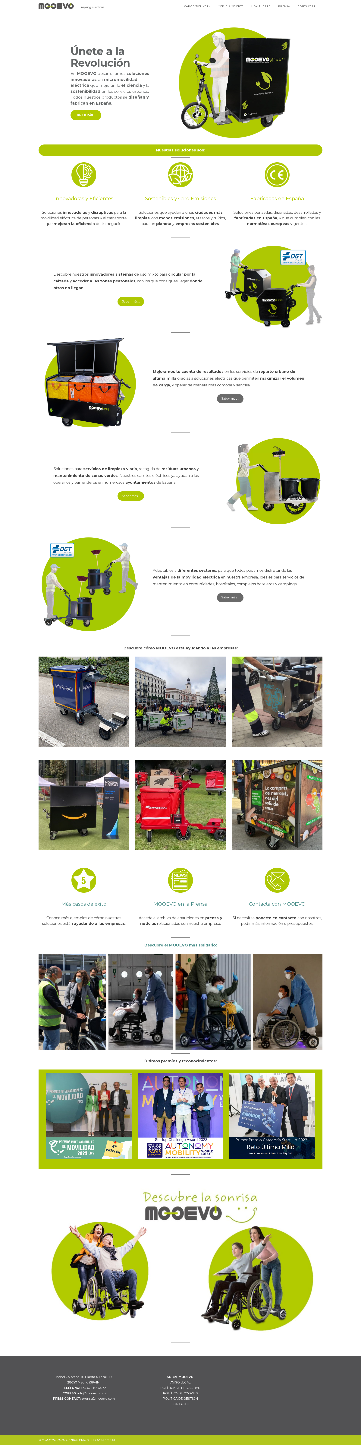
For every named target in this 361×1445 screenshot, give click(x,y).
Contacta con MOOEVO (277, 904)
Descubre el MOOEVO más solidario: (180, 945)
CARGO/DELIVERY (197, 6)
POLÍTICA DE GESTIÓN (180, 1398)
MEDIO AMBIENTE (231, 6)
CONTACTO (180, 1404)
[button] (180, 83)
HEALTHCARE (261, 6)
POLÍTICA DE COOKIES (180, 1393)
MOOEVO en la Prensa (180, 904)
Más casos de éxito (83, 904)
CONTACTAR (307, 6)
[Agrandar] (315, 958)
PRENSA (284, 6)
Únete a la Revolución (100, 57)
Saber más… (131, 301)
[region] (180, 83)
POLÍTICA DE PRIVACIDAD (180, 1388)
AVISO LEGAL (180, 1382)
